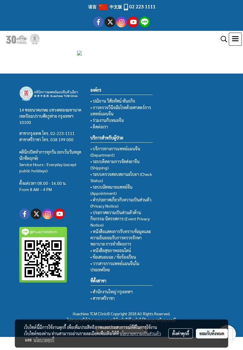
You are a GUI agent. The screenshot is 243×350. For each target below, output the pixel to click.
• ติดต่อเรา (99, 126)
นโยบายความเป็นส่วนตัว (140, 333)
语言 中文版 (105, 6)
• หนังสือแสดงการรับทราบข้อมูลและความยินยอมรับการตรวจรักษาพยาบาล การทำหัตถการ (120, 237)
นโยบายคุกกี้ (43, 339)
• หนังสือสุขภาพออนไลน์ (110, 250)
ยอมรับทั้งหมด (211, 333)
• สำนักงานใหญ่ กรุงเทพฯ (111, 291)
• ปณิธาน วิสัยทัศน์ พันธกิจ (112, 101)
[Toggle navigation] (235, 39)
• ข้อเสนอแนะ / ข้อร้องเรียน (113, 257)
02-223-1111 (62, 133)
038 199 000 (61, 139)
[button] (222, 39)
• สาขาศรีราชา (102, 298)
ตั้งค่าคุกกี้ (180, 333)
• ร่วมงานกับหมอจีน (107, 120)
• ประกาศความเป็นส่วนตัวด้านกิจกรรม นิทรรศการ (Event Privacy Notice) (120, 219)
